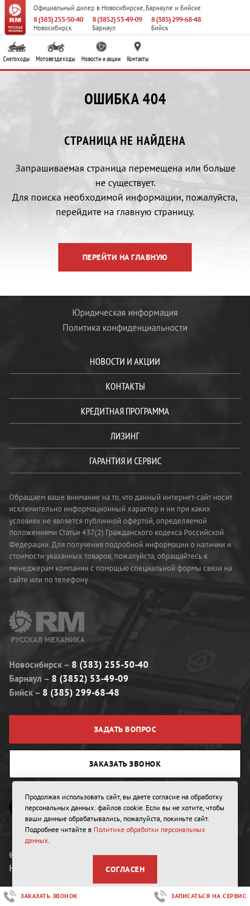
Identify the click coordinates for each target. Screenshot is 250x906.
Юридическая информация (125, 312)
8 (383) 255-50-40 (58, 19)
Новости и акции (101, 59)
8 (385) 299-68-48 (176, 19)
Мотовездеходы (55, 59)
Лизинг (125, 436)
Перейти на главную (125, 257)
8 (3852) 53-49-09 (117, 19)
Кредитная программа (125, 411)
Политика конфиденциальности (124, 327)
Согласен (125, 869)
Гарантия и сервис (125, 460)
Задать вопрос (125, 729)
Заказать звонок (125, 764)
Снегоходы (16, 59)
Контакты (138, 59)
